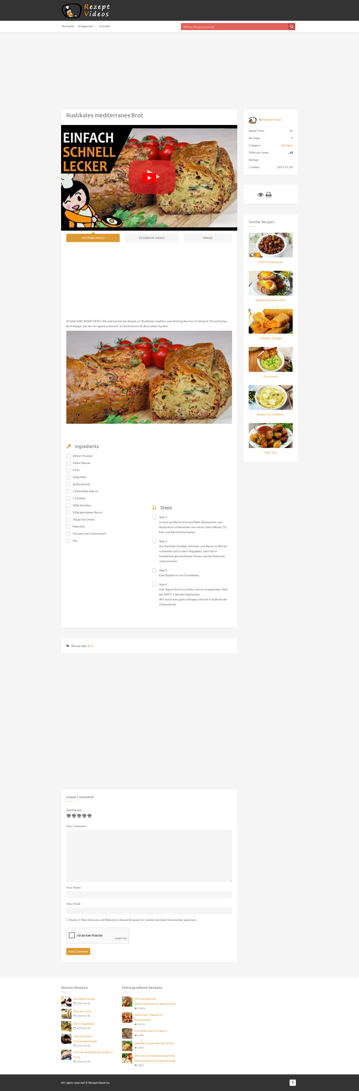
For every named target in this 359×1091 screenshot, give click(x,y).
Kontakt (105, 26)
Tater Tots (270, 452)
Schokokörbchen (84, 998)
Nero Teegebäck (84, 1023)
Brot (90, 646)
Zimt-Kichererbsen (270, 262)
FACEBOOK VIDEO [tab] (152, 238)
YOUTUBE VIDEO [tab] (93, 238)
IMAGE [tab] (208, 238)
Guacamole (270, 376)
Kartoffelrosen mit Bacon (150, 1030)
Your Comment (76, 826)
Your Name (73, 887)
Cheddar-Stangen (270, 338)
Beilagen (287, 145)
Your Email (73, 903)
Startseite (68, 26)
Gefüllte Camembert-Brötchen (154, 1043)
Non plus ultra (83, 1011)
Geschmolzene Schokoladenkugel (85, 1038)
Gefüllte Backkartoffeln (271, 300)
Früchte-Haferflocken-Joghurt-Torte (94, 1054)
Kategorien (85, 26)
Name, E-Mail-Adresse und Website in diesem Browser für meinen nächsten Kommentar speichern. (133, 920)
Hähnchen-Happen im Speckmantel (148, 1017)
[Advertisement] (124, 68)
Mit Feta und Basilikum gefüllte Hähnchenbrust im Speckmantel (155, 1058)
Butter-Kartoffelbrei (270, 414)
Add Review (74, 810)
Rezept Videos (272, 119)
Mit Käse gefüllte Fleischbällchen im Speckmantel (155, 1001)
